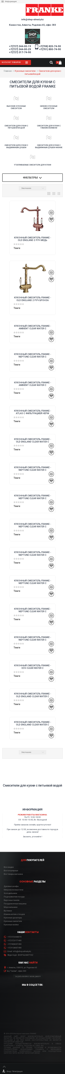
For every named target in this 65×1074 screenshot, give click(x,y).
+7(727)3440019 (14, 937)
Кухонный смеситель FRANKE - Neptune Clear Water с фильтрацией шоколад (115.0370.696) (32, 610)
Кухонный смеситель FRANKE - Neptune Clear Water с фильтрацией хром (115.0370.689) (32, 355)
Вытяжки (8, 911)
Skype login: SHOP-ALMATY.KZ (20, 955)
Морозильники (10, 907)
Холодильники (10, 893)
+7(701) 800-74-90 (50, 49)
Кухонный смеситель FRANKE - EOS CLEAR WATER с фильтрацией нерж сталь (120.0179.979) (32, 666)
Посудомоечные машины (15, 904)
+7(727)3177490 (14, 940)
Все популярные (11, 871)
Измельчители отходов (14, 914)
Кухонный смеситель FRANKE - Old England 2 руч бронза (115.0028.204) (32, 298)
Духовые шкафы (11, 886)
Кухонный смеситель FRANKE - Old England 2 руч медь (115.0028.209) (32, 239)
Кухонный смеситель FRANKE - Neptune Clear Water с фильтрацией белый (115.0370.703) (32, 553)
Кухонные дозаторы (13, 918)
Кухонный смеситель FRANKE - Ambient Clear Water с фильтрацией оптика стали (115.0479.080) (32, 383)
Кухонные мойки (11, 925)
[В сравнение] (51, 212)
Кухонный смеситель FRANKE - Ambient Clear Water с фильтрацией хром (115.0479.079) (32, 327)
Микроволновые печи (13, 890)
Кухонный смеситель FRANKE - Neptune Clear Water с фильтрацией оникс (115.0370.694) (32, 638)
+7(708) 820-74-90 (50, 46)
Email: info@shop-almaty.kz (19, 951)
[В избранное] (51, 219)
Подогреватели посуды (14, 897)
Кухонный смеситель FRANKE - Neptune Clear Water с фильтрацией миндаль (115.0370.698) (32, 582)
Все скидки (9, 867)
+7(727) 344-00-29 (20, 49)
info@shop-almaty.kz (32, 19)
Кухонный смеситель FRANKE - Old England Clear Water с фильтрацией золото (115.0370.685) (32, 695)
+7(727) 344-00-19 (20, 46)
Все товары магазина (13, 874)
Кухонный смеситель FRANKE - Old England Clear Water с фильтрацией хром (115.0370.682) (32, 440)
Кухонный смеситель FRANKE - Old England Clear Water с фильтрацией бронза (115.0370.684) (32, 723)
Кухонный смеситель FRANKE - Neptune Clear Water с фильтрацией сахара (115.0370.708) (32, 525)
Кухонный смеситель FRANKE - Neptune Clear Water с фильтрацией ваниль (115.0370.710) (32, 468)
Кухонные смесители (25, 71)
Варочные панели (11, 900)
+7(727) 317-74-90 (20, 52)
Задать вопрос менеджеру (28, 976)
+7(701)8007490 (14, 948)
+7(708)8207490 (14, 944)
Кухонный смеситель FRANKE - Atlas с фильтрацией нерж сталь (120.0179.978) (32, 412)
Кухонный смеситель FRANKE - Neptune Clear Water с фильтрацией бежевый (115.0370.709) (32, 497)
